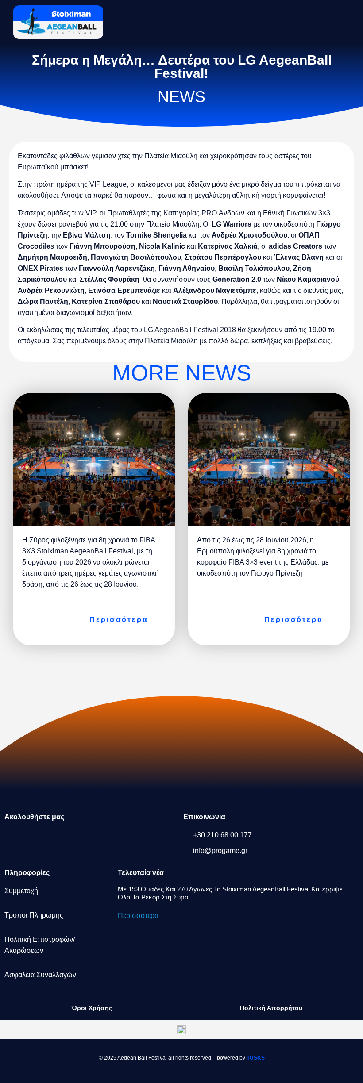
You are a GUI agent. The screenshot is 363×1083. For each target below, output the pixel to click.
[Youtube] (132, 841)
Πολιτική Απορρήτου (271, 1007)
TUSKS (256, 1058)
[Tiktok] (103, 841)
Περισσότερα (138, 915)
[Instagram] (45, 841)
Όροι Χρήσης (92, 1007)
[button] (330, 21)
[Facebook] (15, 841)
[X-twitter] (74, 841)
